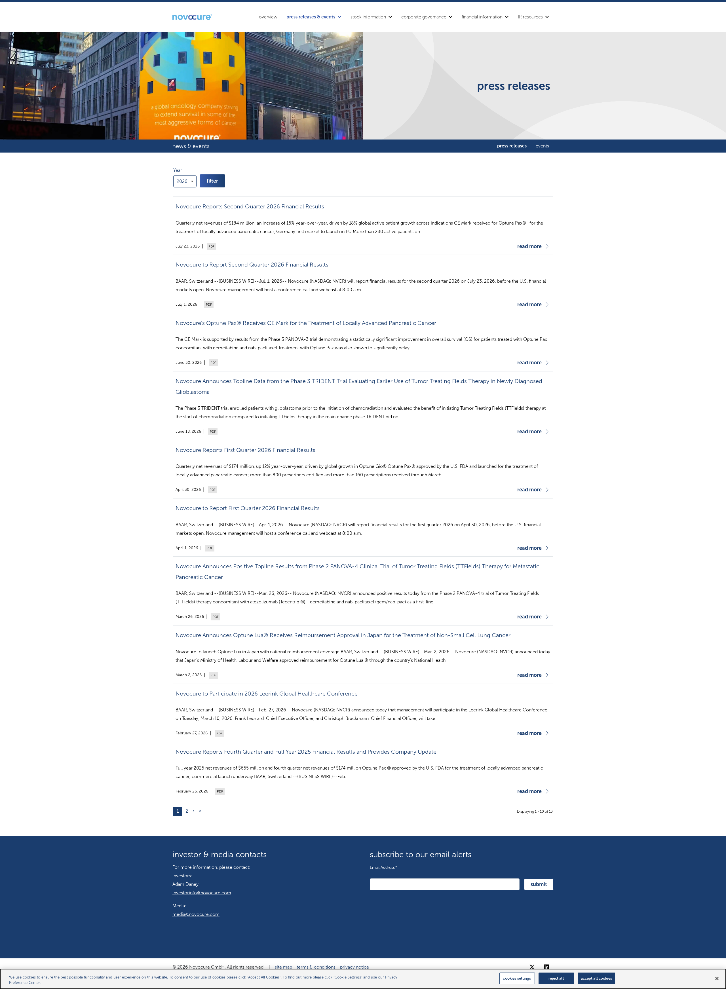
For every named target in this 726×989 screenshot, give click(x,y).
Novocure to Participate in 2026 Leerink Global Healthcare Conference (267, 693)
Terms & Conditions (316, 967)
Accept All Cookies (596, 978)
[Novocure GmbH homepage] (192, 17)
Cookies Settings (517, 978)
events (542, 146)
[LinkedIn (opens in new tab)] (546, 967)
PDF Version (210, 246)
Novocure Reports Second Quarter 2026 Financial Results (250, 206)
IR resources (530, 17)
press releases (512, 146)
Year (177, 170)
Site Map (283, 967)
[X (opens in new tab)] (532, 967)
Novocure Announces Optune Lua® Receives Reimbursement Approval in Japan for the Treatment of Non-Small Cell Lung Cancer (343, 635)
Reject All (556, 978)
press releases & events (310, 17)
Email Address (383, 867)
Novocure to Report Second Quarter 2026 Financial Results (252, 264)
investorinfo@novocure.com (201, 892)
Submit (539, 884)
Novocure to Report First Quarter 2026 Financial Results (248, 508)
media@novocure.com (196, 914)
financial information (482, 17)
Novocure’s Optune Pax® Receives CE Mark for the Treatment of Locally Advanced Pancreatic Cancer (306, 323)
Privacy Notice (354, 967)
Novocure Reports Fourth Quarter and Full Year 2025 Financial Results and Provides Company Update (306, 751)
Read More (529, 246)
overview (268, 17)
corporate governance (423, 17)
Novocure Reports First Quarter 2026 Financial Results (245, 450)
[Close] (717, 978)
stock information (368, 17)
